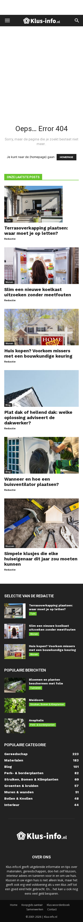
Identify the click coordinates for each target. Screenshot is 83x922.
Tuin (8, 220)
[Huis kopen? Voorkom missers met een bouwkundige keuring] (41, 327)
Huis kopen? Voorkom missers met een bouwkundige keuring (38, 353)
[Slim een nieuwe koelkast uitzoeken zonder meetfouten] (41, 265)
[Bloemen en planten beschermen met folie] (15, 685)
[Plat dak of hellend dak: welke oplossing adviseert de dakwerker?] (41, 388)
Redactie (10, 238)
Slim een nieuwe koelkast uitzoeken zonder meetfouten (37, 292)
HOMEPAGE (66, 157)
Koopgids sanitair (32, 905)
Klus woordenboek (58, 905)
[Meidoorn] (15, 705)
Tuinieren (35, 687)
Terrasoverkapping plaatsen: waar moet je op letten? (36, 230)
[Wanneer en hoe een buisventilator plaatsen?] (41, 455)
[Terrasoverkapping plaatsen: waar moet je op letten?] (41, 204)
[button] (7, 20)
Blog (8, 404)
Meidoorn (36, 700)
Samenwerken (34, 909)
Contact (52, 909)
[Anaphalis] (15, 725)
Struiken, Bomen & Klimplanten (47, 704)
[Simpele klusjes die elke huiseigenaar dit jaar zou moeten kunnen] (41, 523)
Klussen (10, 546)
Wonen (9, 282)
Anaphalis (36, 720)
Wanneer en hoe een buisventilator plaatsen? (31, 481)
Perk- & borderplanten (42, 724)
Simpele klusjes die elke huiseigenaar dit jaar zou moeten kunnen (40, 559)
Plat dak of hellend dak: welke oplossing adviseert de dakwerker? (38, 417)
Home (13, 905)
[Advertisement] (41, 7)
